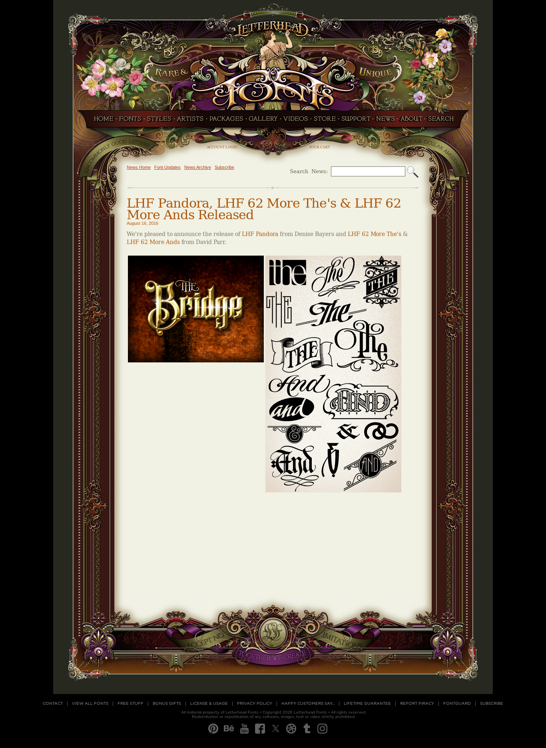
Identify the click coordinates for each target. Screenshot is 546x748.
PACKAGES (226, 121)
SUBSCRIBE (491, 704)
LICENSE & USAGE (209, 704)
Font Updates (167, 167)
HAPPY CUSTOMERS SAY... (308, 704)
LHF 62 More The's (375, 234)
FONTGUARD (457, 704)
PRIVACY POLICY (254, 704)
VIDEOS (296, 121)
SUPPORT (356, 121)
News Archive (197, 167)
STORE (324, 121)
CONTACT (53, 704)
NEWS (385, 121)
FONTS (130, 121)
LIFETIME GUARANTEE (367, 704)
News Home (139, 167)
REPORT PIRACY (417, 704)
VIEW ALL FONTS (90, 704)
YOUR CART (319, 147)
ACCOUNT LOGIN (222, 147)
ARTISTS (190, 121)
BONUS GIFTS (167, 704)
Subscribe (224, 167)
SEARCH (443, 121)
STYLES (159, 121)
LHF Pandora (261, 234)
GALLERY (263, 121)
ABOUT (411, 121)
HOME (101, 121)
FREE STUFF (130, 704)
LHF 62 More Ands (153, 242)
